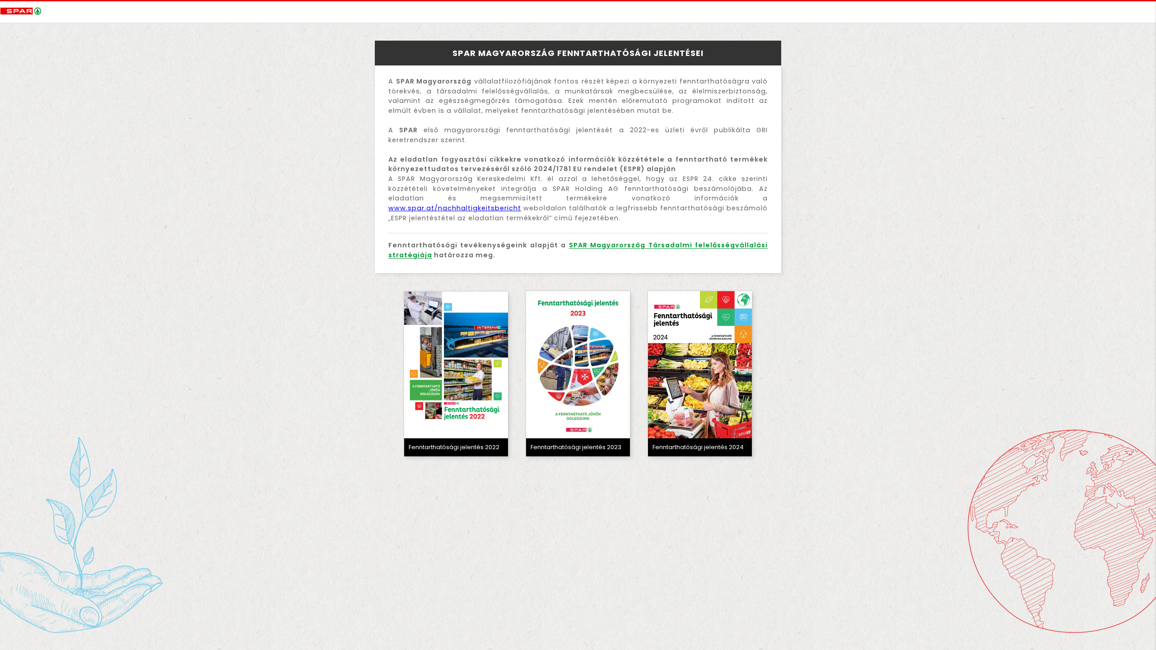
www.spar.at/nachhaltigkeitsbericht (454, 208)
